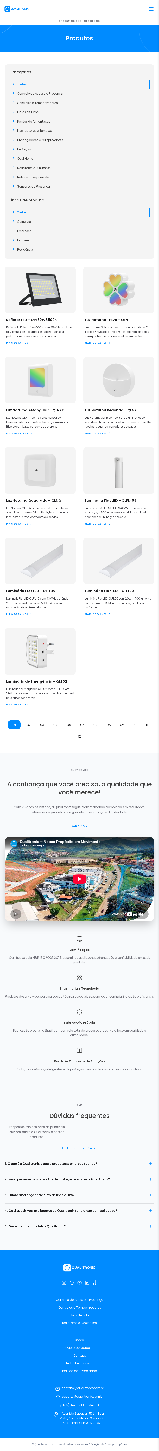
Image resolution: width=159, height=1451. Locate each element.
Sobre (79, 1340)
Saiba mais (79, 825)
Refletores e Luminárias (79, 1323)
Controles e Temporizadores (79, 1307)
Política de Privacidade (79, 1371)
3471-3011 (95, 1405)
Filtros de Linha (79, 1315)
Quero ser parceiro (79, 1348)
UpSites (122, 1444)
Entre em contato (79, 1148)
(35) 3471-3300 (74, 1405)
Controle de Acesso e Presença (79, 1300)
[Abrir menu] (151, 9)
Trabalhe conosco (80, 1363)
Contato (79, 1355)
